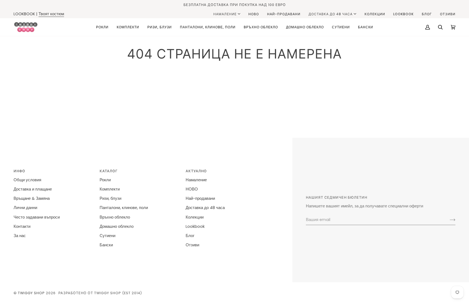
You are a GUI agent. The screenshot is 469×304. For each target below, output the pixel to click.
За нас (20, 235)
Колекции (195, 217)
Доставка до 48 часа (331, 14)
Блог (190, 235)
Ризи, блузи (110, 198)
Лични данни (25, 207)
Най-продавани (200, 198)
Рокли (105, 180)
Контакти (22, 226)
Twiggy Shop (31, 293)
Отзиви (192, 245)
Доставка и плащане (33, 189)
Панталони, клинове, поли (124, 207)
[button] (102, 27)
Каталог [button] (109, 171)
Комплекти (110, 189)
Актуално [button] (196, 171)
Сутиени (107, 235)
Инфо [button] (19, 171)
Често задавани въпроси (37, 217)
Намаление (225, 14)
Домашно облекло (117, 226)
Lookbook (195, 226)
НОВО (192, 189)
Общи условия (27, 180)
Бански (106, 245)
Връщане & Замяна (32, 198)
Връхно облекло (115, 217)
